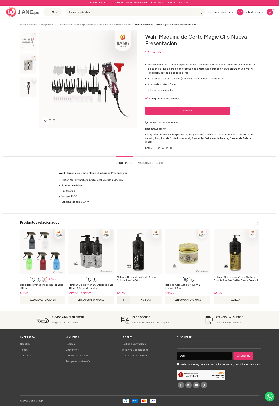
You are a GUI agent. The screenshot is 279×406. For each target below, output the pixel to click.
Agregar (187, 110)
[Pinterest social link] (163, 148)
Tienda (24, 349)
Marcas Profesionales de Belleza (210, 138)
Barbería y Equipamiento (43, 24)
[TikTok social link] (204, 385)
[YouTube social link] (196, 385)
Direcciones (72, 349)
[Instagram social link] (188, 385)
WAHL (148, 142)
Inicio (23, 24)
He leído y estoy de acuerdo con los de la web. (220, 364)
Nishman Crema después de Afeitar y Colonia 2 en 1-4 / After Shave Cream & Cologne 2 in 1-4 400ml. (236, 280)
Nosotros (25, 344)
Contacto (25, 355)
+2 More (52, 279)
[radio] (32, 279)
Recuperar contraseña (78, 361)
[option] (28, 40)
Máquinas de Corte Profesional (172, 138)
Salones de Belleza (240, 138)
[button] (139, 300)
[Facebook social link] (155, 148)
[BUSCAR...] (200, 12)
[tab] (124, 161)
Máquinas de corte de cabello (115, 24)
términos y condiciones (235, 364)
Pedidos (70, 344)
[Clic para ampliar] (45, 121)
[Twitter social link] (159, 148)
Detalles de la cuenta (77, 355)
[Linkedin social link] (167, 148)
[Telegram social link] (171, 148)
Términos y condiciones (135, 349)
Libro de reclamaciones (134, 355)
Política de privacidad (134, 344)
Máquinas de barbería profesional (77, 24)
